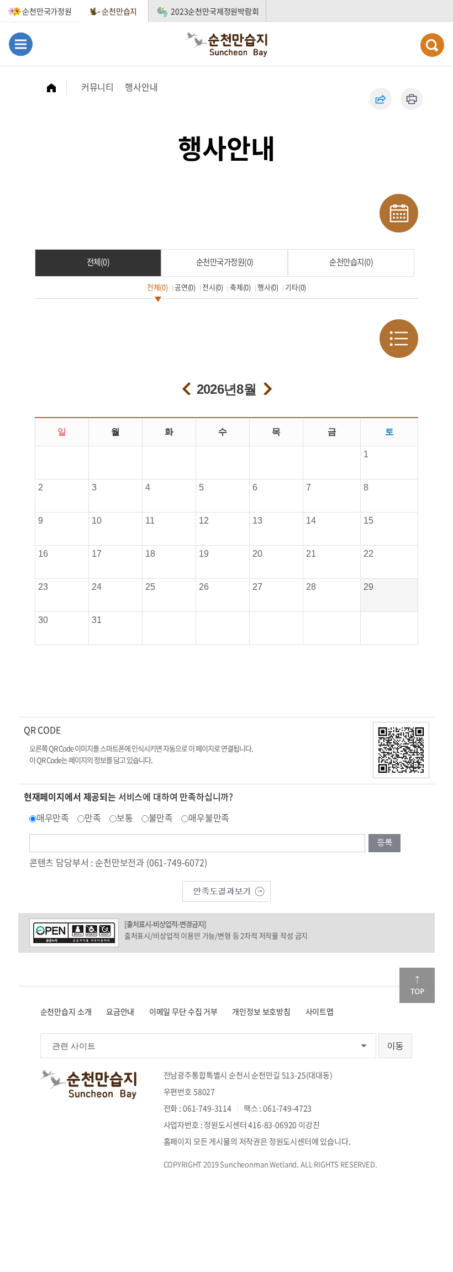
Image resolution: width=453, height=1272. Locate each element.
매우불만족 (208, 817)
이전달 (184, 384)
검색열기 (432, 45)
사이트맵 (319, 1011)
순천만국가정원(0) (225, 262)
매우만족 (52, 817)
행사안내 (141, 86)
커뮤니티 (97, 86)
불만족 (161, 817)
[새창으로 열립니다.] (226, 889)
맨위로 (417, 985)
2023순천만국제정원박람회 (215, 11)
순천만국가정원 (47, 11)
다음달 (266, 384)
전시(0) (212, 287)
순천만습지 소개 (66, 1011)
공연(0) (185, 287)
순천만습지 (119, 11)
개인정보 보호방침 (261, 1011)
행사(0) (267, 287)
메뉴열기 (21, 44)
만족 (93, 817)
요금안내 (120, 1011)
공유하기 (381, 99)
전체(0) (98, 262)
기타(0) (295, 287)
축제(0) (240, 287)
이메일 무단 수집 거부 (183, 1011)
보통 (125, 817)
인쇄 (412, 99)
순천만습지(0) (351, 262)
